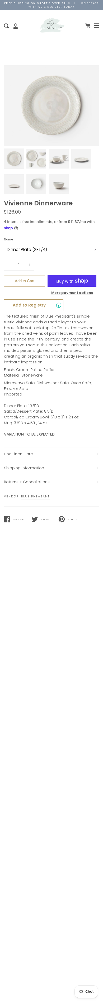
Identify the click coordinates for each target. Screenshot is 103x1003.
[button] (33, 305)
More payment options (72, 292)
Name (8, 239)
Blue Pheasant (35, 496)
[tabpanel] (51, 105)
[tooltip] (58, 305)
